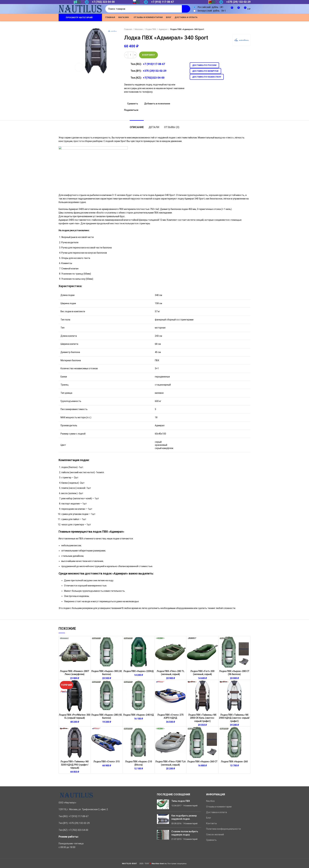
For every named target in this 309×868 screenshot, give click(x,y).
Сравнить (132, 103)
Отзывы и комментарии (219, 806)
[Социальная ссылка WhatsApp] (237, 17)
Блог (208, 817)
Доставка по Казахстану (206, 77)
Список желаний (215, 834)
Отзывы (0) (171, 127)
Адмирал (163, 29)
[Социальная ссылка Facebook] (226, 17)
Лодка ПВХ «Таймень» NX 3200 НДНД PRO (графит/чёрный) (75, 764)
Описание (137, 127)
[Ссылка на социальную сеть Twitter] (230, 17)
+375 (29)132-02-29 (154, 70)
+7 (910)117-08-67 (154, 64)
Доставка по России (204, 65)
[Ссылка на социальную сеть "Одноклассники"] (234, 17)
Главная (128, 29)
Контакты (211, 823)
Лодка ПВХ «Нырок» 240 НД (138, 715)
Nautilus (210, 801)
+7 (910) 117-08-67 (162, 1)
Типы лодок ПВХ (180, 801)
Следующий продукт (248, 29)
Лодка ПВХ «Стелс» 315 (107, 761)
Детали (154, 127)
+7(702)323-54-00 (153, 77)
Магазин (139, 29)
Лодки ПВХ (150, 29)
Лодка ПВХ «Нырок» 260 (234, 761)
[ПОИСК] (186, 9)
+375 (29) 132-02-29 (238, 1)
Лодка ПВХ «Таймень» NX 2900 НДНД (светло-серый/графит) (234, 718)
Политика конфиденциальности (223, 829)
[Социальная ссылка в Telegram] (245, 17)
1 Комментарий (190, 805)
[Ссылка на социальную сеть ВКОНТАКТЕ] (241, 17)
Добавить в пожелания (157, 103)
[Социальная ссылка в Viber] (248, 17)
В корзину (148, 55)
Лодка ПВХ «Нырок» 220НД (138, 671)
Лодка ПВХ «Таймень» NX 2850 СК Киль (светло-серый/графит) (202, 718)
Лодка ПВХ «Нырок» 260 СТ (202, 761)
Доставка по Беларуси (205, 71)
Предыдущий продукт (242, 29)
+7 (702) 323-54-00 (103, 1)
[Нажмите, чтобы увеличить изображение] (79, 67)
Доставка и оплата (216, 812)
